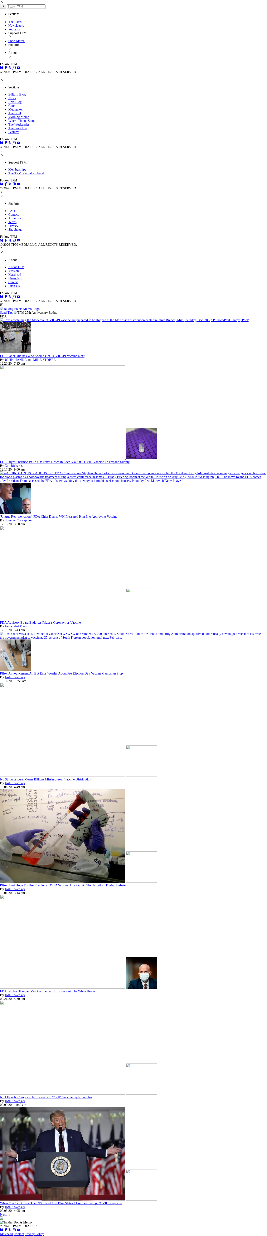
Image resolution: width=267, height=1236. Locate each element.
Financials (15, 278)
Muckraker (15, 109)
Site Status (15, 229)
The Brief (14, 113)
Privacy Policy (34, 1234)
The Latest (15, 22)
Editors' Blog (17, 94)
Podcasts (14, 29)
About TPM (16, 267)
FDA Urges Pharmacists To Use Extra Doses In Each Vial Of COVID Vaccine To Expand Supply (65, 462)
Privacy (13, 226)
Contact (13, 214)
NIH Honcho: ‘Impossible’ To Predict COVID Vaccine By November (46, 1097)
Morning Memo (18, 117)
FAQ (11, 211)
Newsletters (16, 25)
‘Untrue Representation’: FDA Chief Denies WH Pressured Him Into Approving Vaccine (58, 516)
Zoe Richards (14, 465)
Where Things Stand (21, 120)
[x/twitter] (10, 68)
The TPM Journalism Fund (26, 173)
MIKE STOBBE (44, 359)
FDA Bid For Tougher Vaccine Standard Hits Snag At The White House (47, 991)
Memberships (17, 169)
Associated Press (16, 626)
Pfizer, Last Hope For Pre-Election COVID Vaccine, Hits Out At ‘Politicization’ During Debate (63, 885)
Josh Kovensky (15, 677)
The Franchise (17, 128)
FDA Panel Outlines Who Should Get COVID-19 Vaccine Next (42, 356)
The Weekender (18, 124)
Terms (12, 222)
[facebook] (6, 68)
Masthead (14, 274)
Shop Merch (16, 41)
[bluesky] (1, 68)
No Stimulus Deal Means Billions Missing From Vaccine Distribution (45, 779)
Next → (5, 1214)
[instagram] (14, 68)
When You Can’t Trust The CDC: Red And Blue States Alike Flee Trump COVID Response (61, 1203)
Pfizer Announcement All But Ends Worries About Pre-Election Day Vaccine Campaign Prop (61, 673)
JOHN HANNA (16, 359)
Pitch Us (14, 286)
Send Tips (6, 312)
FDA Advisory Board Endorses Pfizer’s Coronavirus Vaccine (40, 622)
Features (13, 132)
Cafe (11, 105)
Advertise (14, 218)
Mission (13, 271)
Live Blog (15, 102)
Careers (13, 282)
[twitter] (10, 1230)
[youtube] (18, 68)
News (12, 98)
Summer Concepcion (19, 520)
